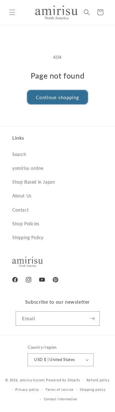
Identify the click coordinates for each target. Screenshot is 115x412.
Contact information (60, 399)
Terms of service (59, 389)
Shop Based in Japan (33, 182)
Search (19, 154)
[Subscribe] (92, 318)
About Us (22, 195)
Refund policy (98, 380)
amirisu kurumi (32, 380)
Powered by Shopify (63, 380)
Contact (20, 209)
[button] (12, 12)
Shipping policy (93, 389)
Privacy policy (27, 389)
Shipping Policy (28, 237)
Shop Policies (26, 223)
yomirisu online (28, 168)
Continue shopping (57, 97)
